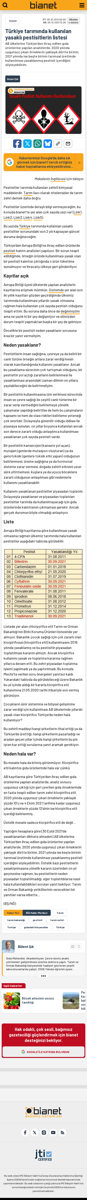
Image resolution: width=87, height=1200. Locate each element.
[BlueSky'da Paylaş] (48, 143)
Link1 (78, 212)
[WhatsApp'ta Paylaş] (37, 143)
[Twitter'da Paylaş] (27, 143)
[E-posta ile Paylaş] (68, 143)
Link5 (38, 217)
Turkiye (11, 927)
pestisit (9, 250)
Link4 (27, 217)
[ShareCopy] (58, 143)
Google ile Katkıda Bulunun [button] (48, 1052)
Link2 (8, 217)
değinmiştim (70, 311)
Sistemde (56, 290)
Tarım (28, 193)
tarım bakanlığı (16, 919)
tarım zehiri (57, 919)
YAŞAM (13, 20)
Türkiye (24, 226)
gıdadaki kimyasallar (36, 927)
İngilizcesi (58, 179)
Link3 (18, 217)
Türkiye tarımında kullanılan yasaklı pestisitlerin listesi (38, 34)
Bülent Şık (26, 946)
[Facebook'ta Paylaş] (17, 143)
